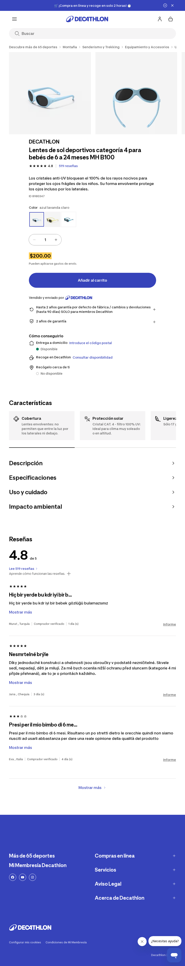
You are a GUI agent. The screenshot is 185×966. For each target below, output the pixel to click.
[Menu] (14, 19)
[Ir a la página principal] (87, 19)
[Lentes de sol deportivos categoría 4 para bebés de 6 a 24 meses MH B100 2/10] (136, 93)
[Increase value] (56, 239)
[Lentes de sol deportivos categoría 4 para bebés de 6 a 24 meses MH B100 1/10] (50, 93)
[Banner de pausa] (165, 5)
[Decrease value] (34, 239)
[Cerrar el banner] (172, 5)
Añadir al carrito (92, 280)
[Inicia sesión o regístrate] (159, 19)
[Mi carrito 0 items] (170, 19)
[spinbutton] (45, 239)
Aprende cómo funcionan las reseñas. (37, 573)
